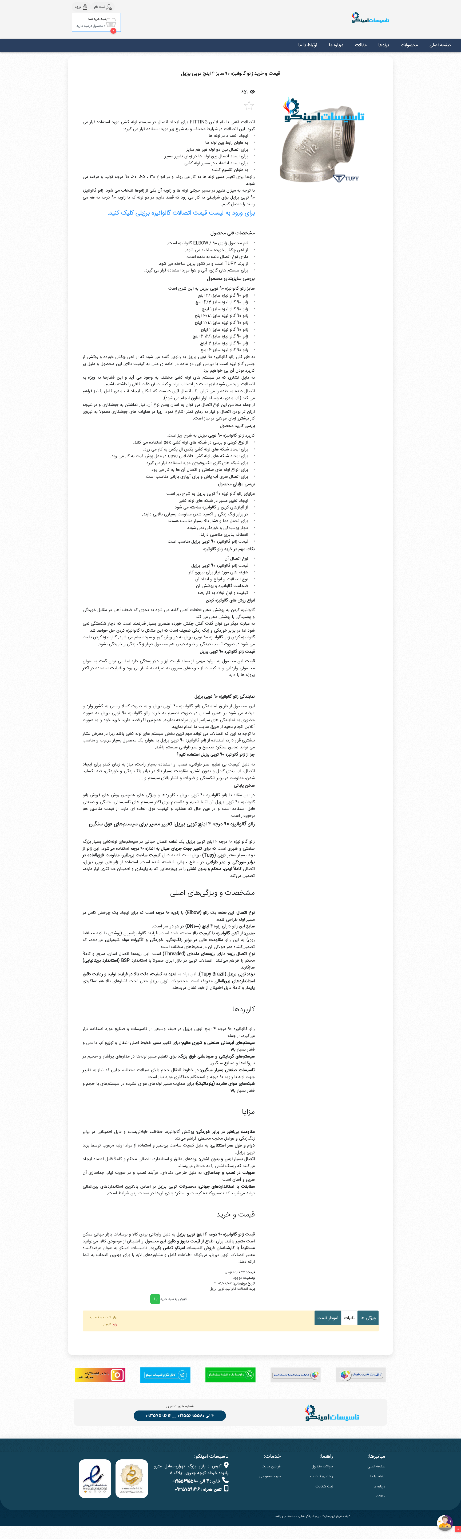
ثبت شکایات (324, 1486)
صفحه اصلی (440, 45)
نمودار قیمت (327, 1318)
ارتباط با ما (307, 45)
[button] (269, 144)
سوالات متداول (322, 1466)
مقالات (361, 45)
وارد (114, 1324)
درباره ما (336, 45)
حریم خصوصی (270, 1476)
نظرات (349, 1318)
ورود (78, 7)
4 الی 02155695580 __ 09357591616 (180, 1415)
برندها (383, 45)
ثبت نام (99, 7)
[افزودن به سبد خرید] (155, 1299)
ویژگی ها (368, 1318)
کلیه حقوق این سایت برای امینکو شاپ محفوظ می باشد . (312, 1516)
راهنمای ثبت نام (321, 1476)
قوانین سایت (271, 1466)
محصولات (409, 45)
